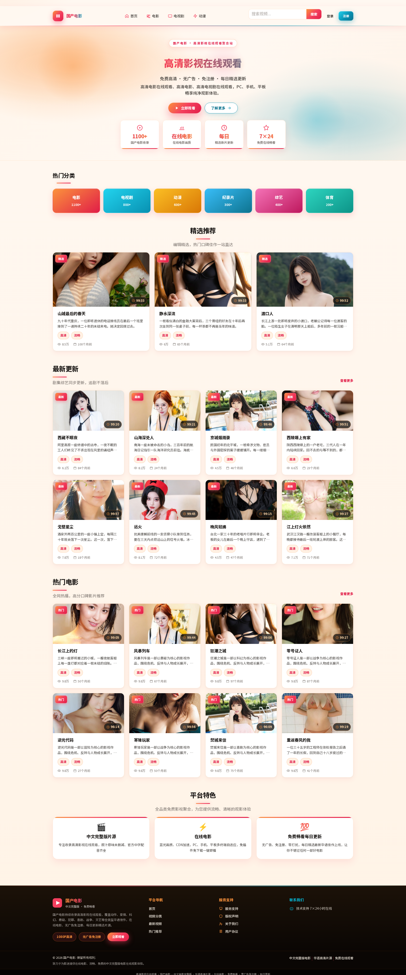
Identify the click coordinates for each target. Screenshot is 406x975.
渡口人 (267, 313)
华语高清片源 (323, 958)
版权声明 (231, 916)
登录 (330, 15)
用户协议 (231, 931)
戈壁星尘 (66, 527)
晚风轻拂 (218, 527)
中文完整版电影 (300, 958)
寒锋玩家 (142, 740)
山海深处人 (144, 437)
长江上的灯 (68, 651)
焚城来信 (218, 740)
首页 (133, 15)
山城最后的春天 (72, 313)
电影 (155, 15)
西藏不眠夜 (68, 437)
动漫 (202, 15)
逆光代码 (66, 740)
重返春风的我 (299, 740)
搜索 (314, 14)
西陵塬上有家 (299, 437)
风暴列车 (142, 651)
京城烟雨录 (220, 437)
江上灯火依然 (299, 527)
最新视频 (155, 923)
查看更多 (346, 380)
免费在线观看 (344, 958)
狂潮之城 (218, 651)
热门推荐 (155, 931)
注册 (346, 15)
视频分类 (155, 916)
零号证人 (295, 651)
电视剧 (179, 15)
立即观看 (188, 107)
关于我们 (231, 923)
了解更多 (218, 107)
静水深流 (167, 313)
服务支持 (231, 908)
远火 (138, 527)
